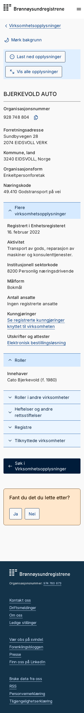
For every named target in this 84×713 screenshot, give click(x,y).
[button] (79, 9)
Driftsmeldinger (22, 607)
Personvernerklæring (27, 693)
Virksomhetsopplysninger (35, 25)
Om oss (16, 615)
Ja (15, 513)
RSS (13, 686)
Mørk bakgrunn (26, 39)
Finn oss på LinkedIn (27, 662)
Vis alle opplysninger (37, 71)
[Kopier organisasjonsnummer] (36, 117)
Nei (32, 513)
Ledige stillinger (23, 622)
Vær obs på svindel (26, 639)
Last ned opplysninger (39, 56)
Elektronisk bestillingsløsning (36, 342)
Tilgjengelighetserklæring (30, 701)
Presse (15, 654)
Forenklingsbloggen (26, 647)
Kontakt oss (20, 600)
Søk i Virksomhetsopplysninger (40, 466)
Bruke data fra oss (25, 678)
